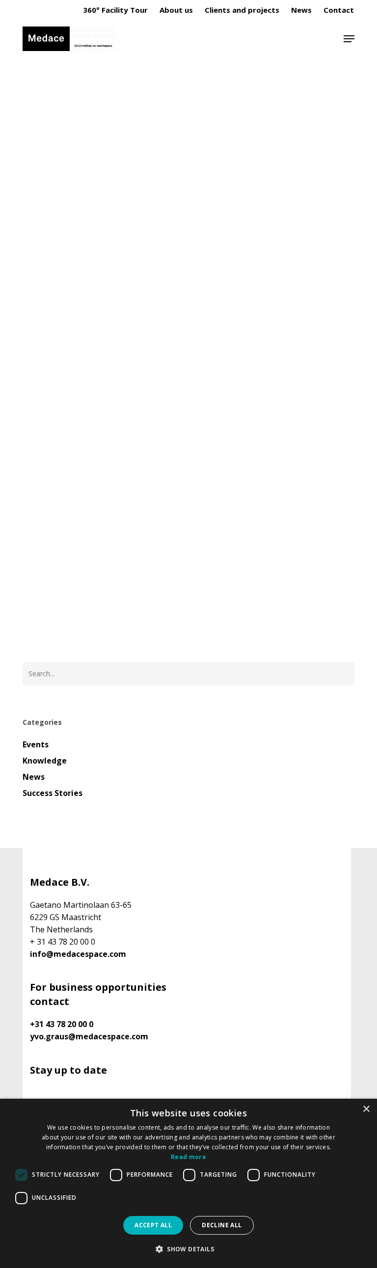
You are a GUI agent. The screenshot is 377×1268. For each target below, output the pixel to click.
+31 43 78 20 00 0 (61, 1024)
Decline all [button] (222, 1225)
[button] (349, 39)
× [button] (366, 1109)
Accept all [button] (153, 1225)
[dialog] (188, 1183)
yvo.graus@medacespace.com (89, 1036)
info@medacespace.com (78, 954)
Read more (188, 1157)
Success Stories (52, 793)
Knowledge (47, 134)
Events (36, 744)
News (34, 776)
